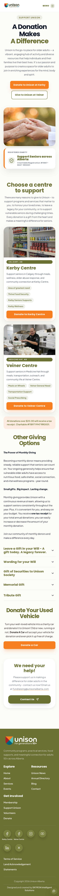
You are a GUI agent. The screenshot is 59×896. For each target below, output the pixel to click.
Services (8, 783)
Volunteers (10, 813)
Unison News (38, 773)
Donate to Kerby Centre (29, 314)
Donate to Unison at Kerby (29, 84)
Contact (36, 788)
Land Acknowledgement (17, 864)
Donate (8, 818)
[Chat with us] (53, 891)
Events (7, 788)
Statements (10, 869)
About (7, 778)
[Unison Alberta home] (29, 740)
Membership (10, 802)
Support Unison (12, 807)
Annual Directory (40, 778)
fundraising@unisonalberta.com (31, 688)
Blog (33, 783)
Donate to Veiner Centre (29, 405)
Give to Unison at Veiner (29, 94)
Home (7, 773)
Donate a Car (29, 645)
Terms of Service (13, 858)
